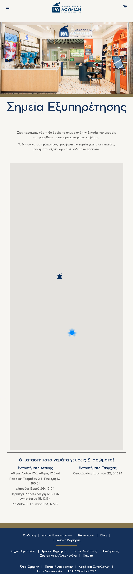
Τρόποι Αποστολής (84, 551)
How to (88, 555)
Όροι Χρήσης (29, 567)
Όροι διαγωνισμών (49, 571)
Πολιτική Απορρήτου (59, 567)
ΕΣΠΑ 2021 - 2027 (82, 571)
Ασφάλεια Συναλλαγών (94, 567)
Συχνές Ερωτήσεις (23, 551)
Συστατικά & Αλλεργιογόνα (58, 555)
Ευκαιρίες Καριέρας (67, 540)
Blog (103, 535)
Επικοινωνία (86, 535)
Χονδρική (29, 535)
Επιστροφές (111, 551)
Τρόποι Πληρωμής (54, 551)
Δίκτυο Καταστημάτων (57, 535)
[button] (59, 276)
